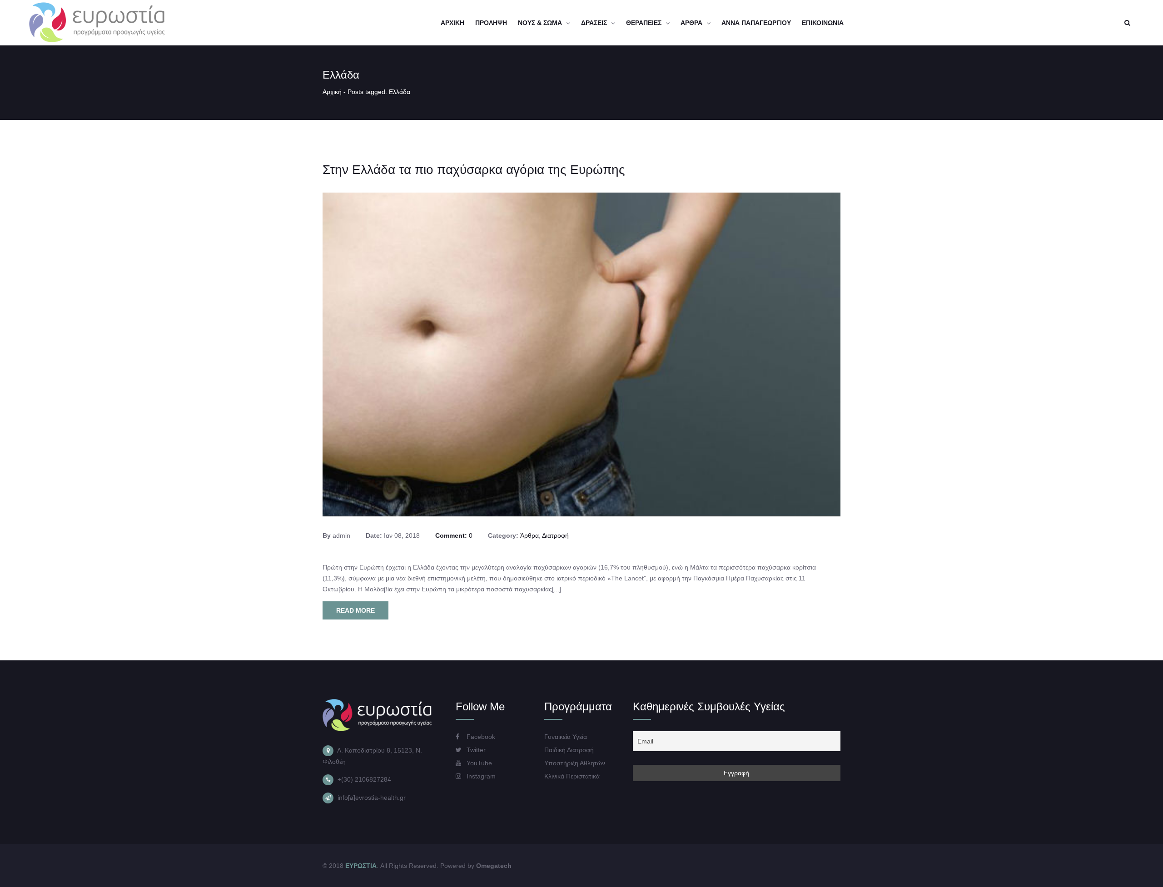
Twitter (475, 749)
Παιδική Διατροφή (569, 749)
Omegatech (494, 865)
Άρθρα (529, 535)
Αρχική (332, 91)
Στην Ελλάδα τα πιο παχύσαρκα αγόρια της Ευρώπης (474, 170)
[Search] (1127, 23)
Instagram (480, 776)
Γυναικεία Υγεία (565, 736)
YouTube (478, 763)
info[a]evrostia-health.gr (372, 797)
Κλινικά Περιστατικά (572, 776)
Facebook (480, 736)
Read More (355, 610)
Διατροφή (555, 535)
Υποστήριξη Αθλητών (574, 763)
